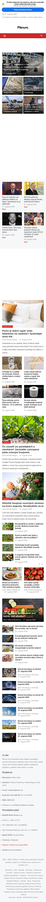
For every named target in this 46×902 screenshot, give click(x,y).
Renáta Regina (11, 339)
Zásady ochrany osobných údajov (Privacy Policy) (23, 883)
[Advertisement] (23, 46)
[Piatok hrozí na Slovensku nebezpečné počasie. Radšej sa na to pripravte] (33, 86)
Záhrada (6, 442)
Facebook (22, 875)
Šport (29, 881)
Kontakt (23, 881)
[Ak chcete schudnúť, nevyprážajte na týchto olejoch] (7, 648)
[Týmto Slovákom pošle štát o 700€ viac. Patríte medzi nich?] (12, 86)
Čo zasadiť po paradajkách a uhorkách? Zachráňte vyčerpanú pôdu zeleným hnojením (20, 449)
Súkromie (14, 840)
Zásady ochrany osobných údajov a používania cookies (23, 878)
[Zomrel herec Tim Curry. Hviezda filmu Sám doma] (12, 218)
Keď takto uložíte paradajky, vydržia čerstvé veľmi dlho (32, 585)
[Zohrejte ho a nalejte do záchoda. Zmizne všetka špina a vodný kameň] (12, 363)
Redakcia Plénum (13, 881)
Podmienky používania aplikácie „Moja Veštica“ (23, 889)
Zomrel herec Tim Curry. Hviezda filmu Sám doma (11, 230)
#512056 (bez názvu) (30, 897)
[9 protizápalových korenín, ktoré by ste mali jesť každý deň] (7, 638)
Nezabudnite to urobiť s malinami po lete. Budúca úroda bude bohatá (29, 526)
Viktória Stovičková (13, 590)
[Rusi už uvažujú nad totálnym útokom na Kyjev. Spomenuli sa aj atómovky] (12, 188)
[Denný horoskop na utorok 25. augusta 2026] (9, 698)
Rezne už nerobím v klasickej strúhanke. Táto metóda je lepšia (11, 585)
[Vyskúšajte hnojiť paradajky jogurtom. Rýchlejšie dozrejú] (7, 547)
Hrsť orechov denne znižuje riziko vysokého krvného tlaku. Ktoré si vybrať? (29, 657)
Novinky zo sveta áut (33, 873)
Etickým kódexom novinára (24, 805)
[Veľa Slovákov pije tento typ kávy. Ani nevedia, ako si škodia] (7, 629)
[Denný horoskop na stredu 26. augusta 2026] (9, 685)
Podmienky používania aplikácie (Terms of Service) (23, 886)
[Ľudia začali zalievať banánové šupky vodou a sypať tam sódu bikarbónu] (34, 363)
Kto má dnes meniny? (35, 875)
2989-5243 (11, 800)
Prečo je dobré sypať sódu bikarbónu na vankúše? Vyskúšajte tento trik (22, 333)
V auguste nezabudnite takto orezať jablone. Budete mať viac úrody (28, 557)
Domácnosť (7, 326)
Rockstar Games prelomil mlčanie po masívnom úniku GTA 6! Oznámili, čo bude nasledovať (33, 232)
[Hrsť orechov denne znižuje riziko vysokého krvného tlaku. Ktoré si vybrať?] (7, 658)
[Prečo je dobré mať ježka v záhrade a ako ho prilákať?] (7, 538)
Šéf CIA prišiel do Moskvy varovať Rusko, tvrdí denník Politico (33, 199)
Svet (4, 209)
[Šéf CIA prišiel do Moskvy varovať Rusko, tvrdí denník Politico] (34, 188)
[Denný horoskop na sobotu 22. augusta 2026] (9, 737)
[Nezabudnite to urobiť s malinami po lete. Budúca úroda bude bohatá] (7, 526)
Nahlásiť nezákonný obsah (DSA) (15, 845)
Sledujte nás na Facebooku (12, 850)
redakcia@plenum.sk (15, 790)
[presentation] (39, 564)
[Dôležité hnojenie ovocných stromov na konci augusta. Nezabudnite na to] (23, 486)
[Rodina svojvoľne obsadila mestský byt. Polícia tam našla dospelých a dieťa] (33, 105)
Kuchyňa (9, 873)
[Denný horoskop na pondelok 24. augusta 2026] (9, 711)
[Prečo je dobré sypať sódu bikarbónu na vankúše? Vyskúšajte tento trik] (23, 314)
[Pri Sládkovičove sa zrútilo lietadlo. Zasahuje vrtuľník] (12, 105)
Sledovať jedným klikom (23, 10)
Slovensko (8, 870)
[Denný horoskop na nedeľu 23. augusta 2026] (9, 724)
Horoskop (29, 870)
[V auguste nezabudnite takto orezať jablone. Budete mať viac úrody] (7, 557)
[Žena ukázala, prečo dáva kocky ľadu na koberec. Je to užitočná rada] (12, 391)
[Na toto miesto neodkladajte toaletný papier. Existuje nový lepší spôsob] (34, 391)
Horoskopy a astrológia (30, 675)
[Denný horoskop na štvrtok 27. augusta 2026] (9, 672)
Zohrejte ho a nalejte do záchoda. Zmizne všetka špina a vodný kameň (23, 18)
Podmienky (6, 840)
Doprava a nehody (15, 897)
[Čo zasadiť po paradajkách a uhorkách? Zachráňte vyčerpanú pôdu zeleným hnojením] (23, 429)
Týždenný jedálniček (11, 875)
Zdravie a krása (10, 609)
